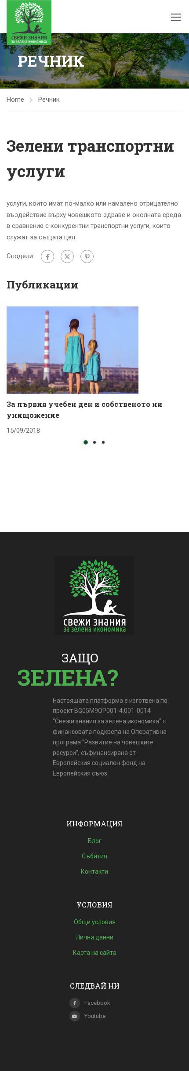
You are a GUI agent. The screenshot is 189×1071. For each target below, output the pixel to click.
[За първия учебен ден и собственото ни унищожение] (72, 350)
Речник (49, 99)
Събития (94, 856)
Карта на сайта (94, 952)
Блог (95, 840)
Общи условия (95, 921)
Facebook (97, 1003)
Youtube (94, 1016)
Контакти (94, 871)
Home (15, 99)
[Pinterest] (87, 256)
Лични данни (94, 937)
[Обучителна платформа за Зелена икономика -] (29, 22)
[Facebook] (47, 256)
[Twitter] (67, 256)
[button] (86, 442)
